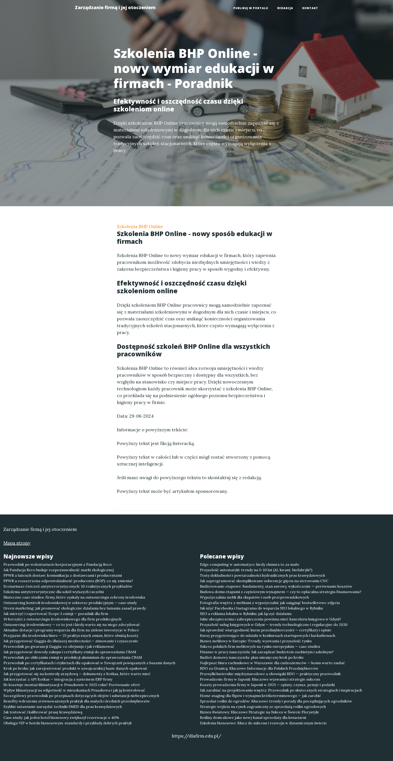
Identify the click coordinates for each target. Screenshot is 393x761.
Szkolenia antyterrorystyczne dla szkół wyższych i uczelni (53, 591)
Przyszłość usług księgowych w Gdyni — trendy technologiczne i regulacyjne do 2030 (274, 624)
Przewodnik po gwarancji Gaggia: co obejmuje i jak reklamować (58, 646)
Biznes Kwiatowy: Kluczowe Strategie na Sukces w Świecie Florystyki (259, 712)
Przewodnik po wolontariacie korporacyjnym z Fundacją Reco (57, 564)
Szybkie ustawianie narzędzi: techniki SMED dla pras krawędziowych (62, 706)
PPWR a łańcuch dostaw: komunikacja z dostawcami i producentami (62, 575)
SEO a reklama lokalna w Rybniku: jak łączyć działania (246, 613)
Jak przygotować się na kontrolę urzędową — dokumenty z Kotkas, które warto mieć (77, 673)
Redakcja (285, 8)
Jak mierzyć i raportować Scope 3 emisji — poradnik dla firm (55, 613)
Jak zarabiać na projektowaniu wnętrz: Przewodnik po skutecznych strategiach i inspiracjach (281, 690)
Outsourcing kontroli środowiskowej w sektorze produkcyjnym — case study (70, 602)
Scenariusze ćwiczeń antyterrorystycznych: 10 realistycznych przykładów (67, 586)
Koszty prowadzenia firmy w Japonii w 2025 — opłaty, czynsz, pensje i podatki (267, 684)
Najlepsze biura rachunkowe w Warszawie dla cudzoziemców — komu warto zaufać (272, 663)
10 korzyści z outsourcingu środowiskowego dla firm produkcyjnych (62, 619)
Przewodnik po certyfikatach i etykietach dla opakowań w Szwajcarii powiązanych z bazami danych (89, 663)
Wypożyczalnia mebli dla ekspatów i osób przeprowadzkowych (254, 597)
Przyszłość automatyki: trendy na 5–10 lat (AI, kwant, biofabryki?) (256, 570)
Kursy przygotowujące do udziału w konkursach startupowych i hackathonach (267, 635)
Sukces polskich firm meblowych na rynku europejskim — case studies (260, 646)
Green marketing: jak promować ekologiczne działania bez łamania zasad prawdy (74, 608)
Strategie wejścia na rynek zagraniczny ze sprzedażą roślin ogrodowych (263, 706)
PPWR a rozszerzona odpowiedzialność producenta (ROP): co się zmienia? (68, 580)
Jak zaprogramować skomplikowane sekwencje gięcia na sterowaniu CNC (264, 580)
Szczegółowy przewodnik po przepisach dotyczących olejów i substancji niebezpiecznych (81, 695)
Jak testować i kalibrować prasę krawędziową (42, 712)
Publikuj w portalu (250, 8)
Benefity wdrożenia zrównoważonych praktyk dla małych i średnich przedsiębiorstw (76, 701)
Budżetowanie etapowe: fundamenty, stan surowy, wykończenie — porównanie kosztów (276, 586)
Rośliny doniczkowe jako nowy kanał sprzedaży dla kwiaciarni (253, 717)
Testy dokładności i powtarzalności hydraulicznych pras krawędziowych (262, 575)
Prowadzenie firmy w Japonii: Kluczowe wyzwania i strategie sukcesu (260, 679)
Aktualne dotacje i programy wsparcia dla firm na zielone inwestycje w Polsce (71, 630)
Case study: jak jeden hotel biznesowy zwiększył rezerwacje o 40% (61, 717)
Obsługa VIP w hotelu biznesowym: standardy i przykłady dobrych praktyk (67, 723)
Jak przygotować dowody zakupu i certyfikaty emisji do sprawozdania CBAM (69, 652)
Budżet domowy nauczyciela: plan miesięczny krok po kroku (251, 657)
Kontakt (310, 8)
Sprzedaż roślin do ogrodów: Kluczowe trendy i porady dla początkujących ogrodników (276, 701)
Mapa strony (16, 543)
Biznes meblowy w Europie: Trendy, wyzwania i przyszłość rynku (256, 641)
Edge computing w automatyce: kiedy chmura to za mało (249, 564)
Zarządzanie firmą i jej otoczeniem (115, 7)
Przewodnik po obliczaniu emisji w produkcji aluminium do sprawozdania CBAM (72, 657)
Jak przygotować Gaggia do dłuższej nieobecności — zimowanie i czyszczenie (70, 641)
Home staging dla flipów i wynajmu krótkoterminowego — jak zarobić (260, 695)
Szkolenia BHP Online (140, 226)
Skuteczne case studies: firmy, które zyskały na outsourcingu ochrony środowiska (74, 597)
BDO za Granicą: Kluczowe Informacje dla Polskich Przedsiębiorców (259, 668)
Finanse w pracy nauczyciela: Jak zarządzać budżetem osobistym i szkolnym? (267, 652)
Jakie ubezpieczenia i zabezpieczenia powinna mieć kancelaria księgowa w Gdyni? (270, 619)
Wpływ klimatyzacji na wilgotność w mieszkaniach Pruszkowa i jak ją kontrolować (74, 690)
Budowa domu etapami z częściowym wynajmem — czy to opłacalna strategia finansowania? (280, 591)
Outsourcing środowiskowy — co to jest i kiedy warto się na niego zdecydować (71, 624)
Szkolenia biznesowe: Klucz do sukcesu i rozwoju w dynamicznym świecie (263, 723)
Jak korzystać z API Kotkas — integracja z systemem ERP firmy (57, 679)
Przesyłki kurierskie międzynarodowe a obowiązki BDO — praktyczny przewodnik (270, 673)
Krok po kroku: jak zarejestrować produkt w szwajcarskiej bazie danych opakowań (75, 668)
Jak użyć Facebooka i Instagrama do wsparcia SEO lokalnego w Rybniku (261, 608)
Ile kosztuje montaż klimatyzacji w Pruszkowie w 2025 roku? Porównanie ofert (71, 684)
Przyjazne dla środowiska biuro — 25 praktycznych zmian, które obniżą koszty (70, 635)
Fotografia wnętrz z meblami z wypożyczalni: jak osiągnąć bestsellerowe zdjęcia (270, 602)
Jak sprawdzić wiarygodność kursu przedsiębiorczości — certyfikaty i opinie (265, 630)
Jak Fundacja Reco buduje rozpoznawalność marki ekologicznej (58, 570)
